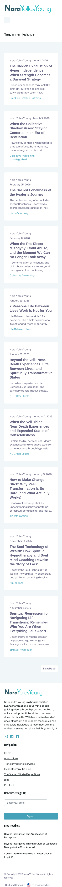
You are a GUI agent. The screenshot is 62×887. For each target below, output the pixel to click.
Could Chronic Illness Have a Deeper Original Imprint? (28, 855)
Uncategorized (18, 159)
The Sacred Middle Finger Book (22, 774)
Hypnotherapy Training (17, 769)
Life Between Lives (20, 329)
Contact (9, 785)
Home (7, 753)
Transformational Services (19, 764)
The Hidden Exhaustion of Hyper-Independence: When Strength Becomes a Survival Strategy (31, 72)
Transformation (19, 516)
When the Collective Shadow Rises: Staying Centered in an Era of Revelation (29, 130)
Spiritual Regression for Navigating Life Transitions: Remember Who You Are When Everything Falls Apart (29, 622)
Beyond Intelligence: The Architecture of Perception (25, 835)
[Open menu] (7, 20)
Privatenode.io (42, 884)
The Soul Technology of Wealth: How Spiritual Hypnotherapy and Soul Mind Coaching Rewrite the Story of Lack (29, 555)
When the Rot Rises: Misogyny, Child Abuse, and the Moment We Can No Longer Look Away (30, 250)
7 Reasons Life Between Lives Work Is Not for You (31, 308)
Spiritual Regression (21, 649)
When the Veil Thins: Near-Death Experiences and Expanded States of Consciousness (29, 428)
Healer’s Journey (19, 213)
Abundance (16, 583)
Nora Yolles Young (33, 874)
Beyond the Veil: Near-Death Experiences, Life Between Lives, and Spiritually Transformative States (31, 368)
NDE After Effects (19, 396)
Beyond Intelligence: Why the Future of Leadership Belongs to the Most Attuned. (30, 845)
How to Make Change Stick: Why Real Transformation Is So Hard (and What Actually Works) (29, 488)
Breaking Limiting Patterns (25, 98)
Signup (31, 816)
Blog (6, 780)
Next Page (49, 668)
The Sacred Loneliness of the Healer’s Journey (30, 192)
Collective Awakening (22, 156)
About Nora (11, 758)
